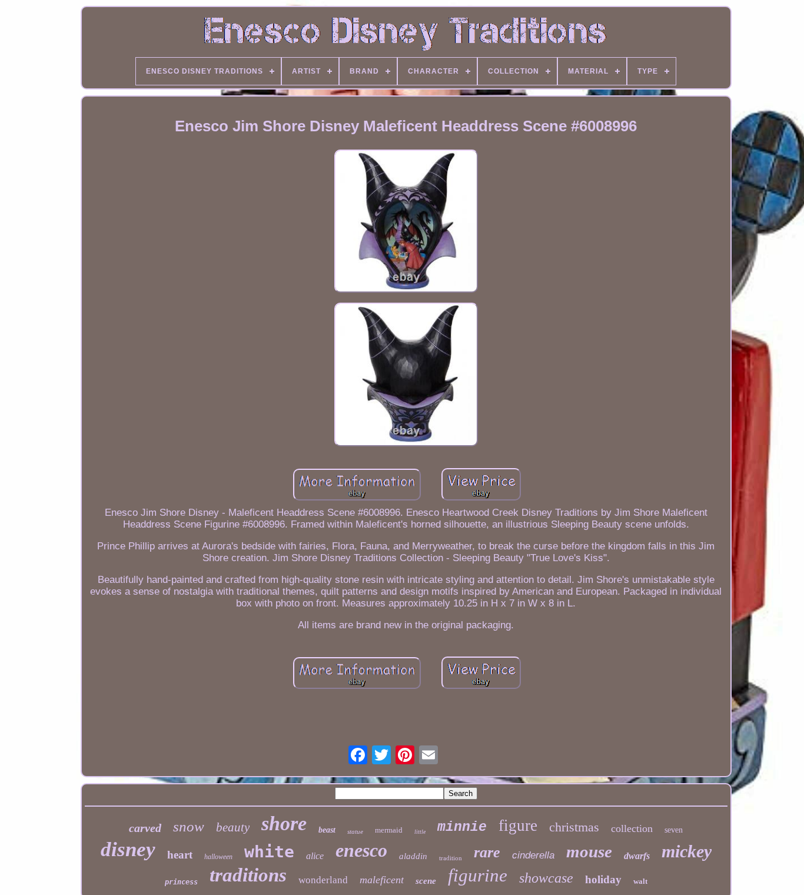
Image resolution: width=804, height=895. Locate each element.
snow (188, 826)
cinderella (533, 855)
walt (640, 881)
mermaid (389, 830)
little (420, 831)
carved (145, 827)
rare (487, 852)
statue (355, 831)
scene (426, 881)
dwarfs (637, 856)
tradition (450, 857)
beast (326, 830)
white (269, 851)
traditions (248, 875)
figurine (477, 875)
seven (674, 830)
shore (284, 823)
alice (315, 856)
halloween (218, 857)
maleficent (382, 880)
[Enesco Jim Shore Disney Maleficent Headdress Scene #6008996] (406, 222)
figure (518, 825)
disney (128, 849)
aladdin (413, 856)
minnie (462, 827)
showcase (546, 878)
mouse (589, 851)
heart (179, 854)
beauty (233, 827)
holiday (603, 879)
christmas (574, 827)
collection (632, 828)
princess (181, 882)
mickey (687, 851)
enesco (361, 850)
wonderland (323, 880)
